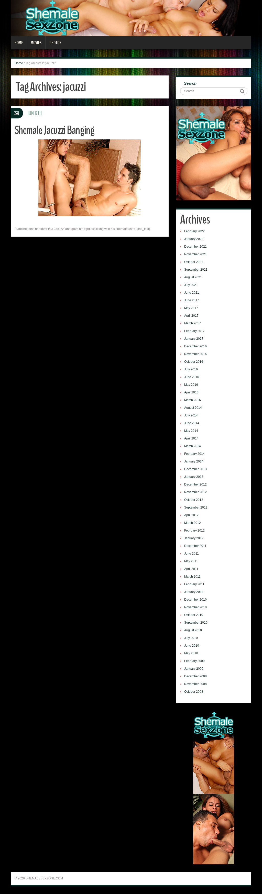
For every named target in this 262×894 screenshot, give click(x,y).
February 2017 (194, 331)
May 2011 (191, 561)
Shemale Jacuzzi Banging (54, 130)
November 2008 (195, 684)
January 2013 (193, 477)
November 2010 (195, 607)
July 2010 (191, 638)
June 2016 (191, 377)
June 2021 (191, 292)
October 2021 (193, 262)
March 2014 (192, 446)
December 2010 (195, 599)
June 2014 (191, 423)
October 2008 (193, 691)
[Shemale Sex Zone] (131, 18)
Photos (55, 43)
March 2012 (192, 523)
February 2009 (194, 661)
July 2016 (191, 369)
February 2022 (194, 231)
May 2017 (191, 308)
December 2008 (195, 676)
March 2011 (192, 576)
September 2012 (196, 507)
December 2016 (195, 346)
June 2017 (191, 300)
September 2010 (196, 622)
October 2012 (193, 500)
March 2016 (192, 400)
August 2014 (193, 408)
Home (19, 43)
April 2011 (191, 569)
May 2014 (191, 431)
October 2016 (193, 361)
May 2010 (191, 653)
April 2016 (191, 392)
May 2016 (191, 385)
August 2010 (193, 630)
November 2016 (195, 354)
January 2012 (193, 538)
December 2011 (195, 546)
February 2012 (194, 530)
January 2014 (193, 461)
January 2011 (193, 592)
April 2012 (191, 515)
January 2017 (193, 338)
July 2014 (191, 415)
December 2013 (195, 469)
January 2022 (193, 239)
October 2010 (193, 615)
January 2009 (193, 668)
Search (190, 83)
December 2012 (195, 484)
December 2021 (195, 246)
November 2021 (195, 254)
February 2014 (194, 454)
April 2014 (191, 438)
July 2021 (191, 285)
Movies (36, 43)
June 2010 (191, 645)
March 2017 (192, 323)
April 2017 (191, 315)
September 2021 (196, 269)
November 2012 (195, 492)
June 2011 (191, 553)
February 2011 (194, 584)
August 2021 (193, 277)
